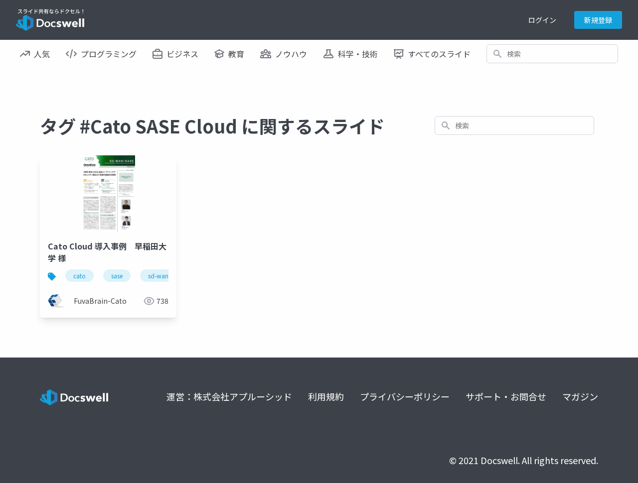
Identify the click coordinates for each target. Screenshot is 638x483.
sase (117, 275)
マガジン (580, 396)
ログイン (542, 20)
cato (79, 275)
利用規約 (326, 396)
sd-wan (158, 275)
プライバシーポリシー (405, 396)
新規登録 (598, 20)
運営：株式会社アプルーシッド (229, 396)
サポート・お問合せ (506, 396)
